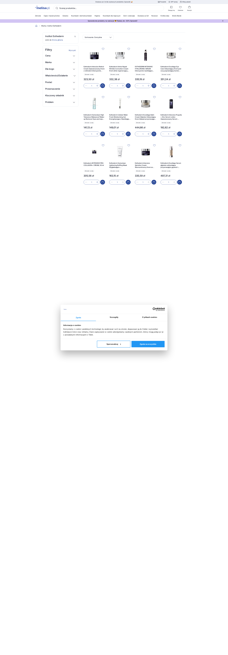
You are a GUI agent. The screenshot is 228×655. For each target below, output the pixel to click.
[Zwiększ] (97, 85)
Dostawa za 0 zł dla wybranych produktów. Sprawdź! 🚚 (114, 2)
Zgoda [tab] (78, 317)
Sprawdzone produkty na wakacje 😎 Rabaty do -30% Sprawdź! (112, 21)
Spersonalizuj (112, 344)
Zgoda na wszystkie (148, 344)
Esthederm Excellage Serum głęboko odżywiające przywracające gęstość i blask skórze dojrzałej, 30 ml (171, 165)
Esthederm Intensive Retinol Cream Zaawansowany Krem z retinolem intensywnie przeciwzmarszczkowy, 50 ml (94, 69)
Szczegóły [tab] (114, 317)
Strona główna (57, 40)
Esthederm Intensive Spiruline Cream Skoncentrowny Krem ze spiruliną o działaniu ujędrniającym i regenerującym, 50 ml (144, 165)
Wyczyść (72, 50)
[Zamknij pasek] (222, 20)
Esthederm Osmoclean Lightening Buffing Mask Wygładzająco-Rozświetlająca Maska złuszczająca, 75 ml (118, 165)
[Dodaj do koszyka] (102, 85)
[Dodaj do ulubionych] (103, 49)
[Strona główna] (36, 26)
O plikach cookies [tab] (149, 317)
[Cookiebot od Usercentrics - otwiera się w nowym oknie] (154, 309)
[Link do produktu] (94, 67)
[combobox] (109, 8)
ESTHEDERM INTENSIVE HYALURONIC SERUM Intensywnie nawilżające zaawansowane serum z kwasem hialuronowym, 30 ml (144, 69)
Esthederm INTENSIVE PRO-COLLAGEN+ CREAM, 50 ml (94, 164)
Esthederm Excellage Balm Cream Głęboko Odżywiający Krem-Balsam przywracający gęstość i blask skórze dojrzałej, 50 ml (145, 117)
